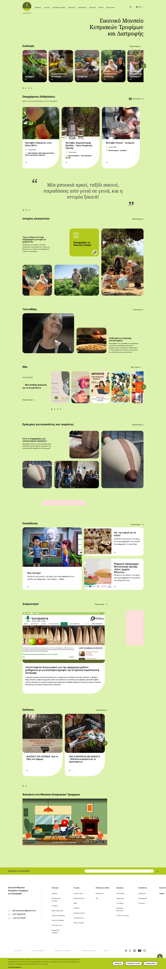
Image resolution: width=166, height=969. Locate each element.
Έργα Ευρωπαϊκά (79, 898)
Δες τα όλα (135, 367)
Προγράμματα (143, 898)
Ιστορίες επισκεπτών (36, 218)
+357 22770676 (19, 918)
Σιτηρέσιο (82, 76)
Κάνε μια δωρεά (79, 923)
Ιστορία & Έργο (78, 893)
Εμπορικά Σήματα (79, 913)
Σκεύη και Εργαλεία (58, 920)
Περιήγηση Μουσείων (120, 909)
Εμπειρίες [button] (71, 7)
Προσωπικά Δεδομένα (38, 950)
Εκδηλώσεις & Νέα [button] (59, 7)
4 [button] (31, 88)
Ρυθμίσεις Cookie (133, 963)
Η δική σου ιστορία (122, 915)
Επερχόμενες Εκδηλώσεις (38, 96)
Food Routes (120, 893)
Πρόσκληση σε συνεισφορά (89, 950)
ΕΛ (139, 7)
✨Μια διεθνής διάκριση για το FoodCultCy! (34, 386)
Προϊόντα (92, 7)
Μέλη (75, 903)
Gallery (101, 7)
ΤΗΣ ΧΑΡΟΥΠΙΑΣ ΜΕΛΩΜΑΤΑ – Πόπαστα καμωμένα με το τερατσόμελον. (84, 759)
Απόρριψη (118, 963)
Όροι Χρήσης (17, 950)
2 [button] (25, 88)
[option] (34, 66)
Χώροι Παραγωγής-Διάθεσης (110, 73)
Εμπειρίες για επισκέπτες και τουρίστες (48, 424)
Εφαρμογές (142, 893)
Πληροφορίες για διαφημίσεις (63, 950)
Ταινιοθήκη (29, 309)
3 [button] (28, 88)
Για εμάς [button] (47, 7)
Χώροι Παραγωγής (57, 911)
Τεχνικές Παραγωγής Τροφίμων (136, 73)
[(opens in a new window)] (125, 951)
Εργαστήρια (120, 898)
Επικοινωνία (110, 7)
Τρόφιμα (29, 76)
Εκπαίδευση (29, 523)
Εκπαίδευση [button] (82, 7)
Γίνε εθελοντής (78, 918)
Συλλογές (28, 46)
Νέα (24, 366)
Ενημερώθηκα (151, 963)
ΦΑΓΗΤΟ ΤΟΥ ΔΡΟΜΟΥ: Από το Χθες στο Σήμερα (42, 757)
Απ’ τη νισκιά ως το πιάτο (125, 534)
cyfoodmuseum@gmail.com (24, 911)
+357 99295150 (18, 914)
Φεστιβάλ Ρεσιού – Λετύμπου (120, 143)
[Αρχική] (26, 8)
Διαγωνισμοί (30, 604)
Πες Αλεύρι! (34, 572)
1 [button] (22, 88)
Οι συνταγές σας (57, 925)
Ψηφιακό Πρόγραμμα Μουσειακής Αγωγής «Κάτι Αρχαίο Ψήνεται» (126, 568)
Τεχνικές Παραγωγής (58, 915)
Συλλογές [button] (38, 7)
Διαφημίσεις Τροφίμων (56, 931)
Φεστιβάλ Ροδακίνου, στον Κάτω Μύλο (38, 144)
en (142, 7)
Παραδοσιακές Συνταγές (59, 75)
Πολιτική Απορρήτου (14, 967)
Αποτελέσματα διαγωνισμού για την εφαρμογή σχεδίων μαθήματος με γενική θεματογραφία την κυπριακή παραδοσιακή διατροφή (62, 670)
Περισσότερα (134, 46)
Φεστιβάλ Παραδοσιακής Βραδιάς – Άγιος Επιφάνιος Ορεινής (79, 145)
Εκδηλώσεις (100, 893)
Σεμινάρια (142, 903)
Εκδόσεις (28, 709)
